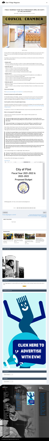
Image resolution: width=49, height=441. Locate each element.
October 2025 (42, 410)
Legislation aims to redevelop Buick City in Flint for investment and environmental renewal (40, 240)
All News (17, 402)
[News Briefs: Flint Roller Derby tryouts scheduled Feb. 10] (19, 236)
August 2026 (42, 393)
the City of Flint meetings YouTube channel (33, 99)
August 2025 (42, 414)
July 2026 (42, 394)
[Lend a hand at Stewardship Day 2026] (8, 236)
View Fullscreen (7, 160)
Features (28, 13)
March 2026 (42, 400)
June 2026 (42, 396)
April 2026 (42, 398)
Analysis (20, 13)
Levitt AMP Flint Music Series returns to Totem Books (29, 241)
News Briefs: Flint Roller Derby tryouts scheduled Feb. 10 (18, 240)
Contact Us (18, 401)
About (29, 439)
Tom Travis (14, 221)
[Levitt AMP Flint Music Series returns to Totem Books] (30, 236)
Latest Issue (41, 439)
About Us (17, 393)
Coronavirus (24, 13)
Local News (33, 13)
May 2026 (42, 397)
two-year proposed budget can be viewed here (14, 91)
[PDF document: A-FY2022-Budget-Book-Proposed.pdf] (24, 180)
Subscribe (46, 439)
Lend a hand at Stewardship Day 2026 (8, 241)
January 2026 (42, 403)
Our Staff (18, 394)
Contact (33, 439)
